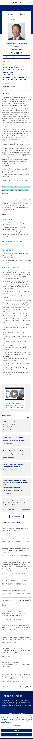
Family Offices (8, 72)
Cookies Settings (16, 725)
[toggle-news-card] (28, 417)
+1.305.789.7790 (16, 49)
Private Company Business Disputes (15, 77)
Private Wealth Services (11, 67)
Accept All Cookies (16, 734)
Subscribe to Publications (16, 713)
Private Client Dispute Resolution (14, 70)
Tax (4, 65)
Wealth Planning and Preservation (14, 75)
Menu (29, 2)
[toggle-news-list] (30, 417)
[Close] (31, 715)
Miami (16, 46)
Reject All (16, 730)
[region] (16, 726)
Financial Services (9, 86)
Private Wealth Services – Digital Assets (16, 80)
